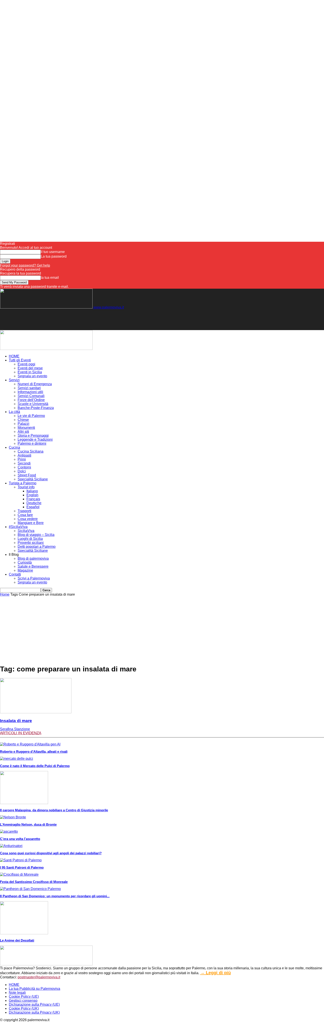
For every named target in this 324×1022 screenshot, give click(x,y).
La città (14, 412)
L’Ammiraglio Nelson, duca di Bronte (28, 824)
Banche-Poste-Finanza (36, 408)
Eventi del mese (30, 368)
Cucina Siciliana (30, 451)
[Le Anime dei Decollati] (24, 933)
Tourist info (26, 487)
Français (33, 499)
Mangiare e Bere (31, 523)
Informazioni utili (30, 392)
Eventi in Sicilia (30, 372)
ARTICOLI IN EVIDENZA (20, 733)
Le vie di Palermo (31, 416)
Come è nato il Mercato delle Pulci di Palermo (35, 766)
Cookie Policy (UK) (24, 1008)
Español (32, 507)
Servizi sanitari (29, 388)
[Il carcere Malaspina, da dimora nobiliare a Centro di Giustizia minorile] (24, 803)
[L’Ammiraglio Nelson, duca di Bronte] (13, 817)
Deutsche (33, 503)
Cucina (14, 447)
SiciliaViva (26, 531)
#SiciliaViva (18, 527)
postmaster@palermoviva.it (39, 977)
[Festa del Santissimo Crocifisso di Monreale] (19, 874)
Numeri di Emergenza (35, 384)
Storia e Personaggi (33, 435)
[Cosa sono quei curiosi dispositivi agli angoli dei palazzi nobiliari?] (11, 846)
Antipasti (24, 455)
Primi (22, 459)
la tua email (50, 277)
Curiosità (25, 562)
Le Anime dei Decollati (17, 940)
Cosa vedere (28, 519)
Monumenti (26, 427)
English (32, 495)
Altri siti (23, 431)
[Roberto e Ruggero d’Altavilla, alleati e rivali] (30, 744)
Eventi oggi (26, 364)
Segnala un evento (32, 376)
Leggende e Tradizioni (35, 439)
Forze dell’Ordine (31, 400)
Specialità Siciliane (33, 479)
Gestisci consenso (23, 1000)
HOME (14, 356)
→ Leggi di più (215, 972)
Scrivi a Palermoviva (34, 578)
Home (4, 594)
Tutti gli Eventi (20, 360)
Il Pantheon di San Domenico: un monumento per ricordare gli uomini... (55, 896)
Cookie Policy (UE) (24, 996)
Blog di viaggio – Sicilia (36, 535)
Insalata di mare (16, 720)
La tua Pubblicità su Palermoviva (34, 988)
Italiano (32, 491)
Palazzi (23, 424)
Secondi (24, 463)
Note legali (17, 992)
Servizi (14, 380)
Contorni (24, 467)
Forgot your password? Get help (25, 265)
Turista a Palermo (22, 483)
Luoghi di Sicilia (30, 539)
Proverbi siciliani (31, 542)
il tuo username (53, 252)
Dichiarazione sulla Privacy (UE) (34, 1004)
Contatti (15, 574)
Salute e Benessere (33, 566)
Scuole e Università (33, 404)
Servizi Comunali (31, 396)
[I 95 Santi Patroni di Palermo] (21, 860)
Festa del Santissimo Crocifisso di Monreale (34, 882)
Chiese (23, 420)
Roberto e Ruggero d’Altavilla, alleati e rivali (33, 751)
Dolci (22, 471)
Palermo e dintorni (32, 443)
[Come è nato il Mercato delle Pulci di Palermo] (16, 758)
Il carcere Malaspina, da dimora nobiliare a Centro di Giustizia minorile (54, 810)
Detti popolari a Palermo (37, 546)
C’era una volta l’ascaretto (20, 839)
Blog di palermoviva (33, 558)
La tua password (54, 256)
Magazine (25, 570)
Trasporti (24, 511)
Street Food (27, 475)
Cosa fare (25, 515)
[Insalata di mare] (35, 712)
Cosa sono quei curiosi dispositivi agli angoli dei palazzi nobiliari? (51, 853)
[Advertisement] (80, 319)
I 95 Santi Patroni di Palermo (22, 867)
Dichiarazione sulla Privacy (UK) (34, 1012)
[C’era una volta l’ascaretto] (9, 831)
